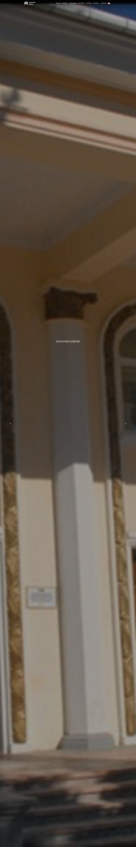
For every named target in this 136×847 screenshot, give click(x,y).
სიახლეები (81, 3)
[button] (10, 423)
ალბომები (89, 3)
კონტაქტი (104, 3)
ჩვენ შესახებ (73, 3)
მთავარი (58, 3)
